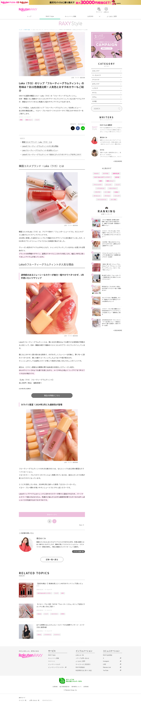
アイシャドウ (97, 184)
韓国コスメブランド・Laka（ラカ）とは (37, 142)
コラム (94, 97)
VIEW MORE (117, 161)
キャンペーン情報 (70, 16)
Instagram (106, 661)
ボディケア (95, 84)
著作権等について (76, 686)
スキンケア (95, 71)
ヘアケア (95, 88)
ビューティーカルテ (54, 664)
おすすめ (105, 173)
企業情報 (55, 686)
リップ (37, 120)
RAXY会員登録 (107, 655)
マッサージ (56, 634)
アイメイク (95, 80)
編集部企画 (116, 173)
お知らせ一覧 (80, 655)
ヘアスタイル (47, 634)
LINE (104, 664)
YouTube (105, 670)
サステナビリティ (47, 700)
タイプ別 (113, 199)
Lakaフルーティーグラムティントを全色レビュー (40, 150)
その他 (94, 101)
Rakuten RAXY (28, 9)
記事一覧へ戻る (52, 559)
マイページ (51, 661)
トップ (29, 16)
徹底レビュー (29, 120)
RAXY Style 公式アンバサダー (44, 593)
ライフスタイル (101, 199)
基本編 (117, 177)
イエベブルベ (54, 614)
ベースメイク (27, 117)
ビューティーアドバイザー (56, 667)
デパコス (107, 196)
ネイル (94, 93)
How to (39, 614)
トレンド (108, 184)
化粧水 (116, 192)
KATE (62, 593)
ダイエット (97, 196)
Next (81, 525)
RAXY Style (50, 16)
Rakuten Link (107, 667)
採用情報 (86, 686)
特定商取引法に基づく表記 (84, 670)
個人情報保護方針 (64, 686)
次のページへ (52, 514)
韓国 (21, 120)
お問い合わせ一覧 (34, 700)
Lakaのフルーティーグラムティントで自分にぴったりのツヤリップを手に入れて (51, 154)
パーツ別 (107, 192)
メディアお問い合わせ (82, 658)
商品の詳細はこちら (52, 395)
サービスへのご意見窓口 (83, 664)
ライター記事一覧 (79, 551)
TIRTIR (62, 614)
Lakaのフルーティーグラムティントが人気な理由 (40, 146)
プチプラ (97, 192)
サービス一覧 (22, 700)
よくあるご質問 (112, 16)
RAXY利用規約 (80, 667)
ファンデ (116, 196)
